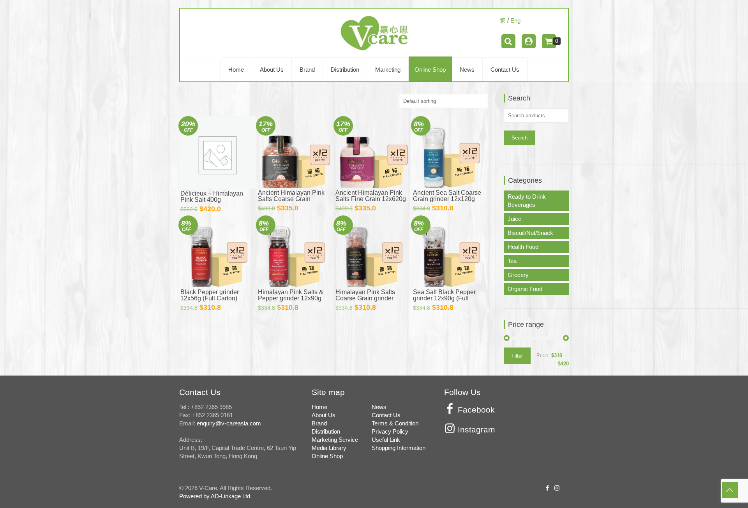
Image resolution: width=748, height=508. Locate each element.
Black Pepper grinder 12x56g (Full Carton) (209, 295)
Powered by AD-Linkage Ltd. (215, 496)
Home (319, 407)
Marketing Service (335, 439)
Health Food (523, 246)
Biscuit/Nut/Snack (530, 232)
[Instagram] (557, 488)
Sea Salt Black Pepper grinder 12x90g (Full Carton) (444, 298)
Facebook (476, 410)
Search (519, 138)
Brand (319, 423)
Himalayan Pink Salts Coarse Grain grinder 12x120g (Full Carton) (365, 298)
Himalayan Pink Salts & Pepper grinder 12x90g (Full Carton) (290, 298)
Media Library (329, 448)
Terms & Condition (395, 423)
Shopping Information (398, 448)
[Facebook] (548, 488)
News (379, 407)
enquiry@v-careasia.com (229, 423)
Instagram (476, 429)
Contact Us (386, 415)
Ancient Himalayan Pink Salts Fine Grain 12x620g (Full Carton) (370, 198)
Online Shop (327, 456)
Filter (517, 356)
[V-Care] (374, 33)
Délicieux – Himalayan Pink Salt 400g (211, 196)
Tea (512, 261)
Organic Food (525, 289)
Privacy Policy (390, 431)
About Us (323, 415)
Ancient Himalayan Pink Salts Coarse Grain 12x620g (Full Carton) (291, 198)
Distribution (326, 431)
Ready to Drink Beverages (527, 200)
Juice (514, 218)
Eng (515, 20)
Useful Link (386, 439)
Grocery (518, 275)
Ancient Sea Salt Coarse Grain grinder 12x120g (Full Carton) (447, 198)
